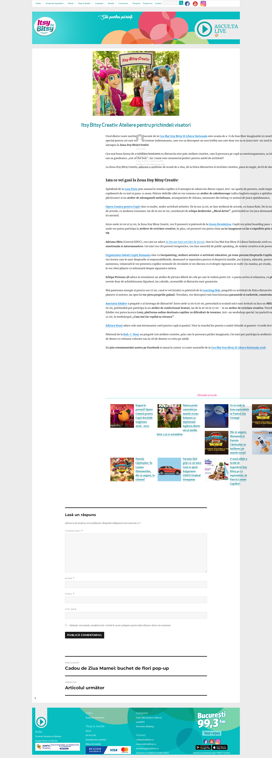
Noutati (111, 3)
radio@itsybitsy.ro (144, 739)
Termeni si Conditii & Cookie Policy (152, 753)
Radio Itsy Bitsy (142, 145)
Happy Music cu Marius (46, 741)
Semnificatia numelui (96, 739)
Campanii (99, 3)
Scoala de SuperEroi (54, 3)
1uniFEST (140, 722)
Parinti (70, 3)
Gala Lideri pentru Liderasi (149, 717)
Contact (158, 3)
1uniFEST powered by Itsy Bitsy (149, 153)
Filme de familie (93, 744)
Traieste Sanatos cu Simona (48, 736)
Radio (38, 3)
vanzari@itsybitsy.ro (146, 744)
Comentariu (74, 531)
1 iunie (138, 161)
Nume (69, 578)
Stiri (145, 157)
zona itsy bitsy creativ (145, 168)
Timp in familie (84, 3)
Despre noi (147, 3)
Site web (70, 609)
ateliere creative (149, 161)
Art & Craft (91, 735)
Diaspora (136, 3)
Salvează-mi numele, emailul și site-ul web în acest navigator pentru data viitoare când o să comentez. (120, 625)
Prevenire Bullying (145, 726)
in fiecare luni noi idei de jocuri (185, 241)
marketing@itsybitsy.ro (147, 748)
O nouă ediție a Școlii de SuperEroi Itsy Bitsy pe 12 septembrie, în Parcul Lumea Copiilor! (238, 471)
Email (69, 593)
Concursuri (123, 3)
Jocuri (88, 731)
